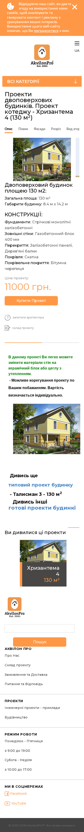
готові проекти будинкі (42, 508)
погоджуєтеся (46, 31)
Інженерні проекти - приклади (32, 708)
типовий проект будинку (40, 485)
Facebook (18, 793)
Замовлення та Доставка (26, 675)
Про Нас (12, 656)
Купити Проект (31, 300)
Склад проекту (18, 665)
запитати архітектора (28, 317)
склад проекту (23, 328)
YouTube (18, 803)
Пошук (39, 642)
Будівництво (16, 717)
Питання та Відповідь (24, 684)
